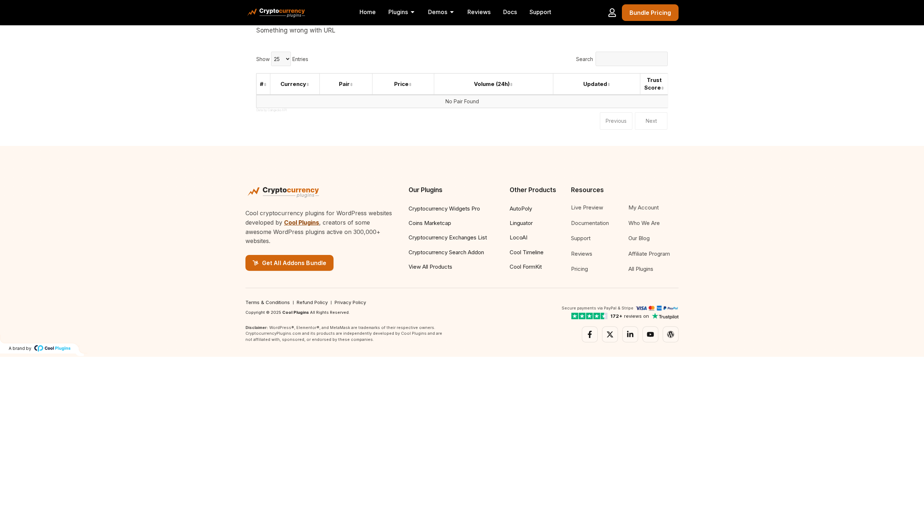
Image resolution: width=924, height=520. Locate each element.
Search (584, 59)
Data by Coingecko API (271, 110)
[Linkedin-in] (630, 334)
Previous (616, 121)
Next (651, 121)
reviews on (629, 316)
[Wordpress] (671, 334)
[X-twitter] (610, 334)
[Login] (612, 12)
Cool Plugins (301, 222)
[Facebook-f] (590, 334)
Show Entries (282, 59)
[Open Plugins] (412, 12)
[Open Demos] (452, 12)
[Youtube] (650, 334)
